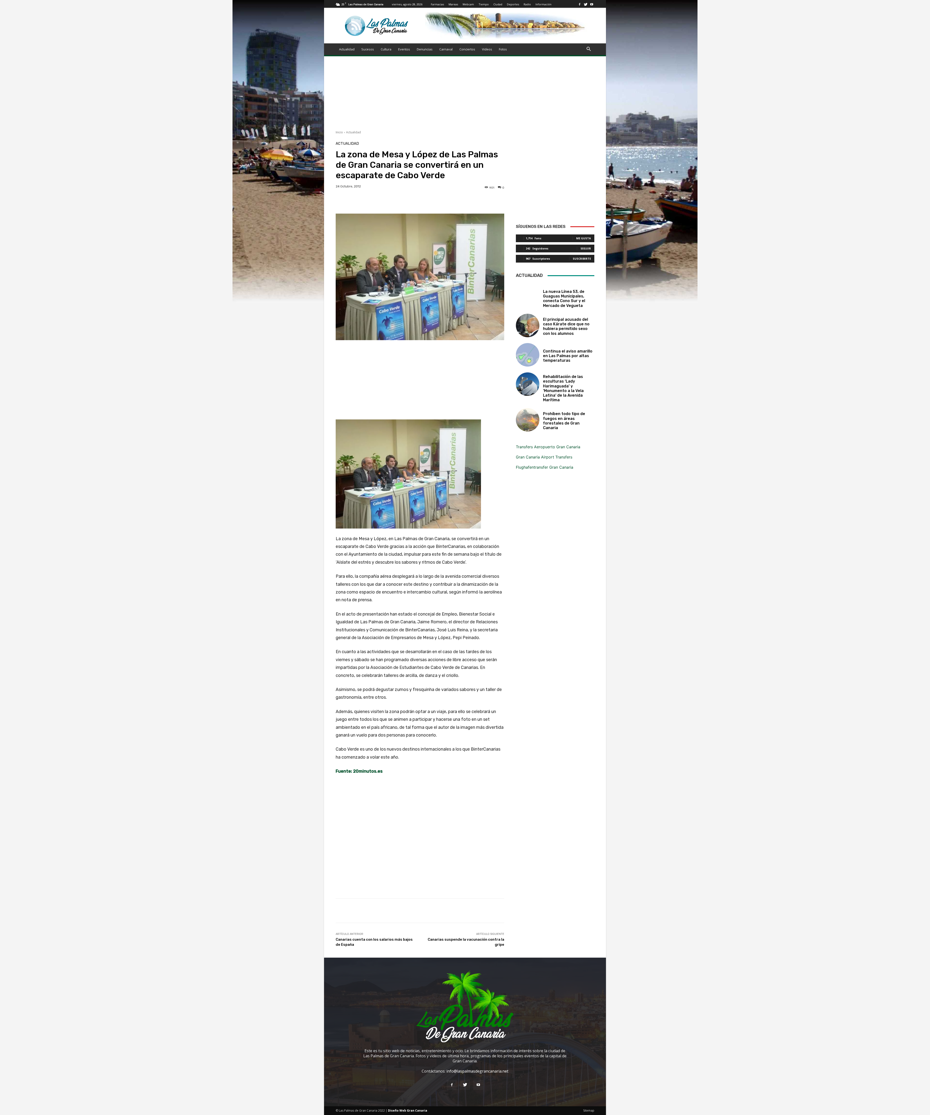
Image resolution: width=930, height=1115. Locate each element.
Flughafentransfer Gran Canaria (544, 467)
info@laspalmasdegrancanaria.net (477, 1071)
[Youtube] (591, 4)
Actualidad (347, 49)
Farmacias (437, 4)
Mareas (453, 4)
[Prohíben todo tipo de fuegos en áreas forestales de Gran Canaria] (527, 420)
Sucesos (367, 49)
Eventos (404, 49)
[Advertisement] (465, 96)
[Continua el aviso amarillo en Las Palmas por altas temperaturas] (527, 355)
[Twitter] (585, 4)
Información (543, 4)
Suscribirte (582, 258)
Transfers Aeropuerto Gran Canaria (548, 446)
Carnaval (446, 49)
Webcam (468, 4)
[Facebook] (579, 4)
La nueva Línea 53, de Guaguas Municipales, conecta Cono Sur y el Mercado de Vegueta (564, 298)
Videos (487, 49)
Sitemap (588, 1110)
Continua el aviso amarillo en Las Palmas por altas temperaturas (567, 356)
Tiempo (484, 4)
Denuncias (425, 49)
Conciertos (467, 49)
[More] (492, 201)
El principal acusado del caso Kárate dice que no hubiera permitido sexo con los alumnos (566, 326)
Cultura (386, 49)
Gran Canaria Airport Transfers (544, 457)
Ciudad (497, 4)
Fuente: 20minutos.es (359, 771)
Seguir (586, 248)
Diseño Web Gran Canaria (407, 1110)
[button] (588, 49)
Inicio (339, 132)
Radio (527, 4)
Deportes (513, 4)
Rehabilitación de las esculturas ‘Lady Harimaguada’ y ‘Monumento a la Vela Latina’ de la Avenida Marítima (563, 388)
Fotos (503, 49)
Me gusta (583, 238)
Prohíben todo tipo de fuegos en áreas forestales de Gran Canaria (564, 420)
